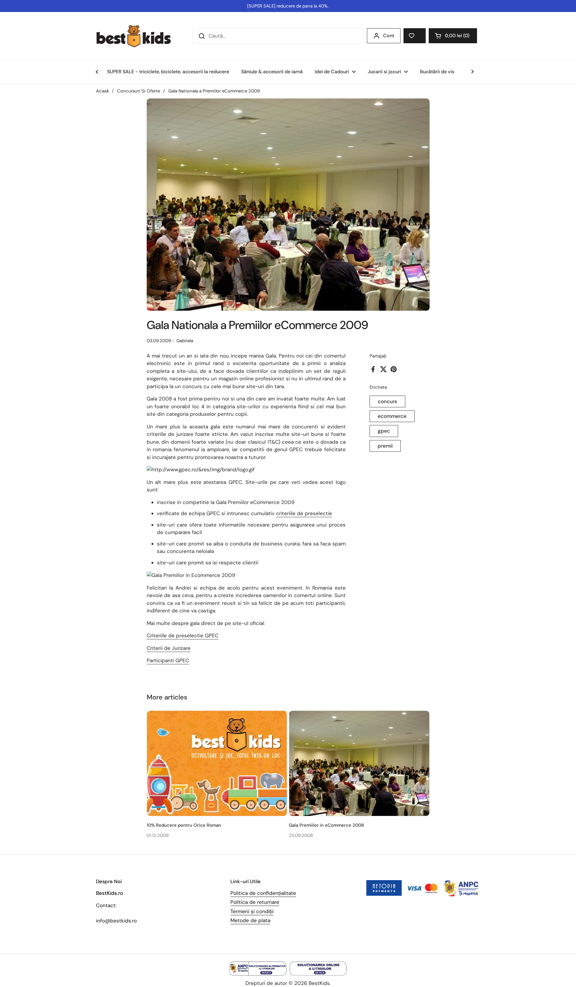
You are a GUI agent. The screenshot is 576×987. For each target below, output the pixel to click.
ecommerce (392, 416)
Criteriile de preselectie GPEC (182, 635)
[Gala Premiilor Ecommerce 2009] (201, 469)
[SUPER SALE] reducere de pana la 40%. (287, 6)
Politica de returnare (254, 902)
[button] (453, 35)
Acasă (102, 91)
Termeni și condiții (252, 911)
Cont (388, 35)
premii (385, 445)
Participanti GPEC (168, 660)
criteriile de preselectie (304, 513)
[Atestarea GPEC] (191, 575)
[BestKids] (138, 36)
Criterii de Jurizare (168, 648)
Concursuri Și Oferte (138, 91)
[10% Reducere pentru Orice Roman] (217, 763)
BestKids (319, 983)
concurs (387, 401)
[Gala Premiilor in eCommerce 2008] (359, 763)
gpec (384, 430)
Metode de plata (250, 920)
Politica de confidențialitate (263, 893)
